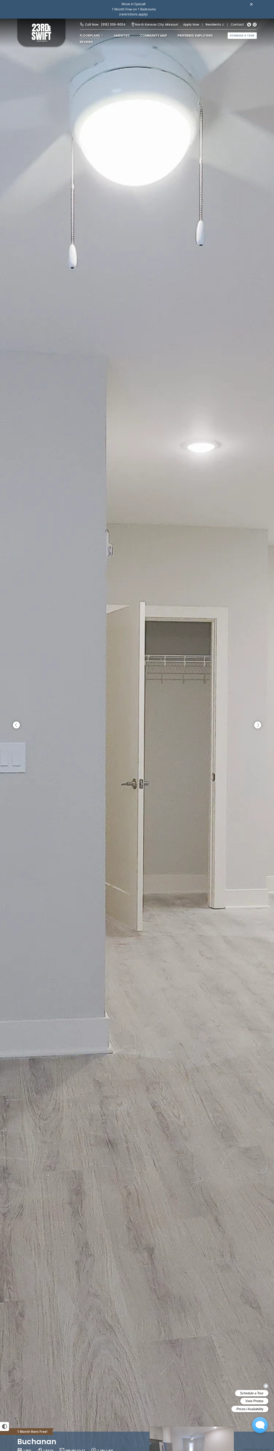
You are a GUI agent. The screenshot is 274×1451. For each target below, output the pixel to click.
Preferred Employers (195, 35)
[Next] (257, 725)
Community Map (153, 35)
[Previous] (16, 725)
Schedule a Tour (242, 35)
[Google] (249, 25)
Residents (213, 24)
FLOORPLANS (90, 35)
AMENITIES (122, 35)
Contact (237, 24)
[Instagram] (255, 25)
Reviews (86, 42)
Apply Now (191, 24)
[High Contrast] (4, 1426)
